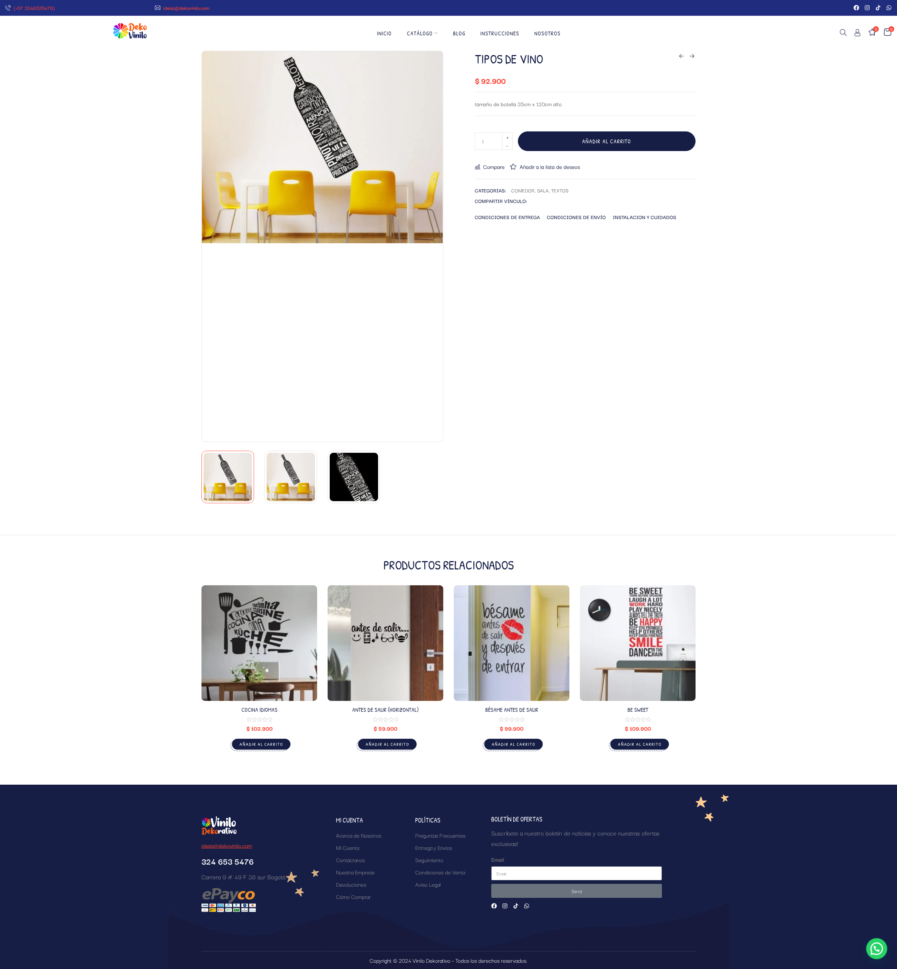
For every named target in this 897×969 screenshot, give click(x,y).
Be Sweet (638, 710)
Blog (459, 33)
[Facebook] (856, 8)
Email (497, 859)
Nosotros (547, 33)
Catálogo (420, 33)
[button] (876, 948)
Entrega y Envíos (433, 847)
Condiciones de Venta (440, 872)
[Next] (430, 246)
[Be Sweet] (638, 643)
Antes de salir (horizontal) (385, 710)
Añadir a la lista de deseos (550, 166)
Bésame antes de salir (511, 710)
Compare (494, 166)
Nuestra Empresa (355, 872)
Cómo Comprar (353, 896)
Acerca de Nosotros (358, 835)
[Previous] (215, 246)
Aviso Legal (428, 884)
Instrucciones (499, 33)
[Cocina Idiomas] (259, 643)
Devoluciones (351, 884)
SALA (543, 190)
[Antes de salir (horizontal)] (385, 643)
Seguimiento (429, 859)
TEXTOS (559, 190)
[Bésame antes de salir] (511, 643)
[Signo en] (857, 33)
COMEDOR (523, 190)
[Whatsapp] (889, 8)
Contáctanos (350, 859)
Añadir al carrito (606, 141)
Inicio (384, 33)
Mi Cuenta (347, 847)
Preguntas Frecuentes (440, 835)
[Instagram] (867, 8)
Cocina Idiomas (259, 710)
